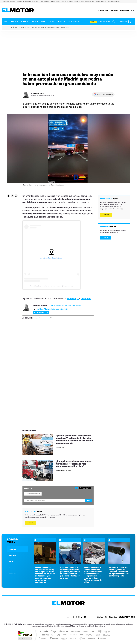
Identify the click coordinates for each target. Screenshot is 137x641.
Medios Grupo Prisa (25, 638)
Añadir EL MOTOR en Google (105, 94)
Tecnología (61, 21)
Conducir (35, 21)
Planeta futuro (97, 634)
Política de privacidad (16, 617)
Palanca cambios (67, 1)
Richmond (42, 638)
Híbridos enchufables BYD (31, 1)
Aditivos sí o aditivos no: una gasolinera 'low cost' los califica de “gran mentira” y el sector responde (119, 571)
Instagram (86, 298)
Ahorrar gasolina (101, 1)
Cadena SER (85, 631)
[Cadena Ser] (133, 10)
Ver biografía (39, 312)
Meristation (101, 638)
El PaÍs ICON (73, 638)
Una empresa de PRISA (25, 633)
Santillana (64, 631)
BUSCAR (106, 238)
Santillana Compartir (75, 631)
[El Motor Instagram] (79, 617)
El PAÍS (44, 631)
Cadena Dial (81, 634)
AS (9, 567)
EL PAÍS (11, 561)
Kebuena (104, 634)
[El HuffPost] (124, 10)
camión (44, 318)
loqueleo (91, 638)
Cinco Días (73, 634)
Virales (51, 21)
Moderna (53, 638)
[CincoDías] (114, 10)
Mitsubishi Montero (114, 1)
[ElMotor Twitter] (76, 617)
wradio (65, 634)
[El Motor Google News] (85, 617)
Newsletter (75, 21)
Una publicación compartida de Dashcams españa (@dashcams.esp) (51, 286)
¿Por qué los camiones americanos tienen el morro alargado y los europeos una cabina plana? (74, 464)
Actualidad (14, 21)
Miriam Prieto (39, 93)
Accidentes (37, 318)
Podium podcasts (64, 638)
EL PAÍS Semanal (89, 634)
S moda (82, 638)
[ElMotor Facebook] (73, 617)
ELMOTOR (12, 549)
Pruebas (43, 21)
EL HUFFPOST (12, 555)
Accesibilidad (54, 617)
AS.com (92, 631)
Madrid (50, 318)
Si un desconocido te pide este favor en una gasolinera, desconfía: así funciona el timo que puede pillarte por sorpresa (70, 572)
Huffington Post (46, 634)
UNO (59, 634)
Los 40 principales (54, 631)
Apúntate (30, 523)
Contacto (61, 617)
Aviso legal (5, 617)
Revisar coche (55, 1)
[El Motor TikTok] (82, 617)
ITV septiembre (89, 1)
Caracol (106, 631)
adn (98, 631)
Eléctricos (24, 21)
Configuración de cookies (30, 617)
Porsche (12, 1)
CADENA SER (12, 573)
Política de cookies (44, 617)
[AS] (106, 10)
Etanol (19, 1)
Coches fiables (78, 1)
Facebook (72, 298)
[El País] (101, 10)
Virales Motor (27, 70)
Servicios (94, 21)
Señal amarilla (44, 1)
